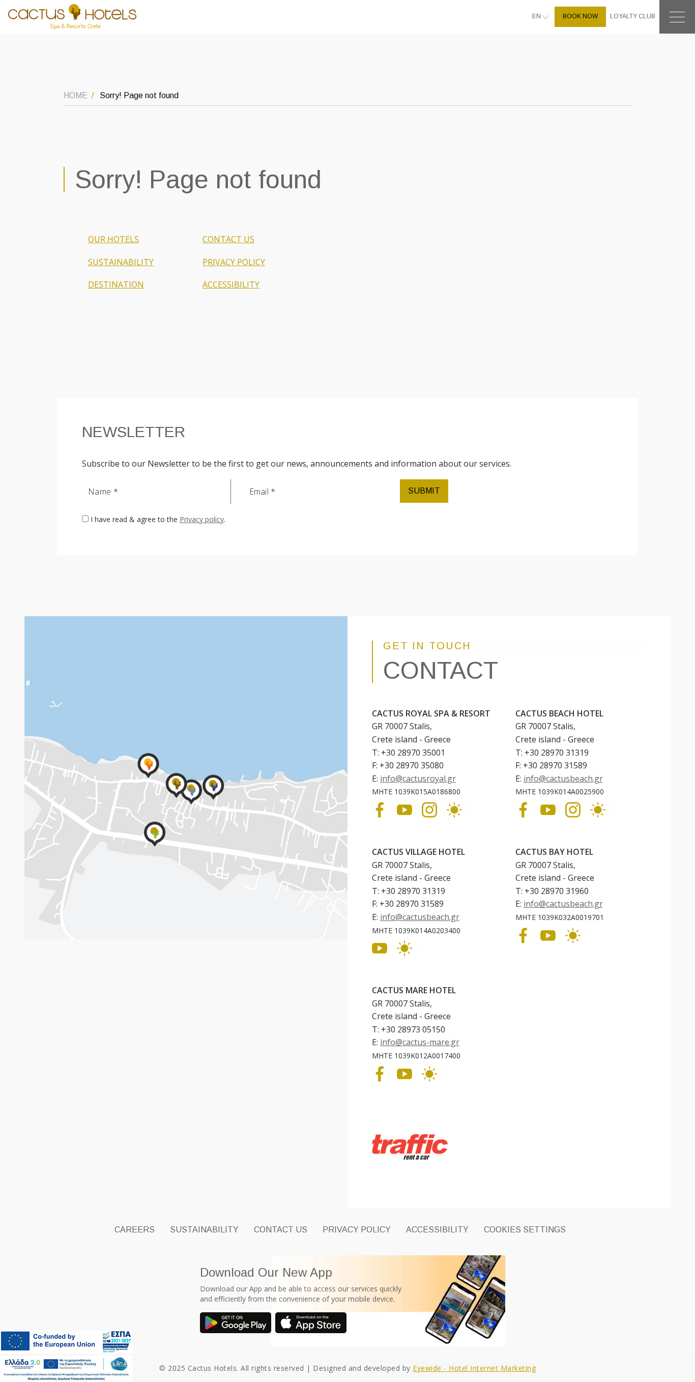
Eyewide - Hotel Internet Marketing (474, 1368)
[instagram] (433, 809)
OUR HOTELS (113, 239)
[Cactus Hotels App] (237, 1324)
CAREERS (134, 1229)
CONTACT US (228, 239)
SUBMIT (424, 490)
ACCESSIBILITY (230, 284)
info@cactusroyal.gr (418, 778)
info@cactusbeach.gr (563, 778)
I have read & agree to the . (158, 519)
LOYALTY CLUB (632, 16)
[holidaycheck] (458, 809)
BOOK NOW (580, 16)
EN (537, 16)
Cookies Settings (525, 1229)
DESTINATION (116, 284)
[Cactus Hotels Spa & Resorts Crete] (72, 16)
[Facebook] (383, 809)
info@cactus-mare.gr (419, 1042)
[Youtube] (408, 809)
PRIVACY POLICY (233, 262)
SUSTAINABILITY (121, 262)
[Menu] (677, 17)
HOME (76, 95)
